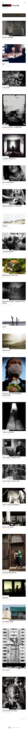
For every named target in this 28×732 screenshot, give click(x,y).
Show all (21, 15)
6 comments (8, 305)
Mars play (6, 350)
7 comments (8, 352)
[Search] (25, 2)
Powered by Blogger (15, 727)
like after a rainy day (11, 481)
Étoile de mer (7, 37)
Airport (5, 598)
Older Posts (22, 718)
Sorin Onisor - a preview (12, 206)
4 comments (8, 129)
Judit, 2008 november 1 (11, 505)
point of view (7, 527)
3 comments (8, 253)
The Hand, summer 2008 (11, 457)
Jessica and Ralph (9, 572)
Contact (5, 8)
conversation (8, 251)
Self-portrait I (8, 182)
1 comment (8, 228)
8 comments (8, 39)
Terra (4, 226)
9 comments (8, 712)
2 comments (8, 66)
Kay (3, 64)
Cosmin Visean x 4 (9, 159)
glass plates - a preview (12, 127)
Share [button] (3, 39)
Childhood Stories (10, 711)
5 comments (8, 89)
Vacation (5, 87)
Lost (4, 327)
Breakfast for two (10, 275)
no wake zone (7, 622)
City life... (6, 670)
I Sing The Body (8, 432)
